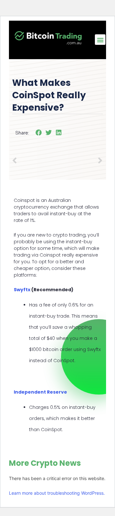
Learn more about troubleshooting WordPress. (57, 493)
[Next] (98, 161)
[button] (100, 39)
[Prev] (34, 161)
